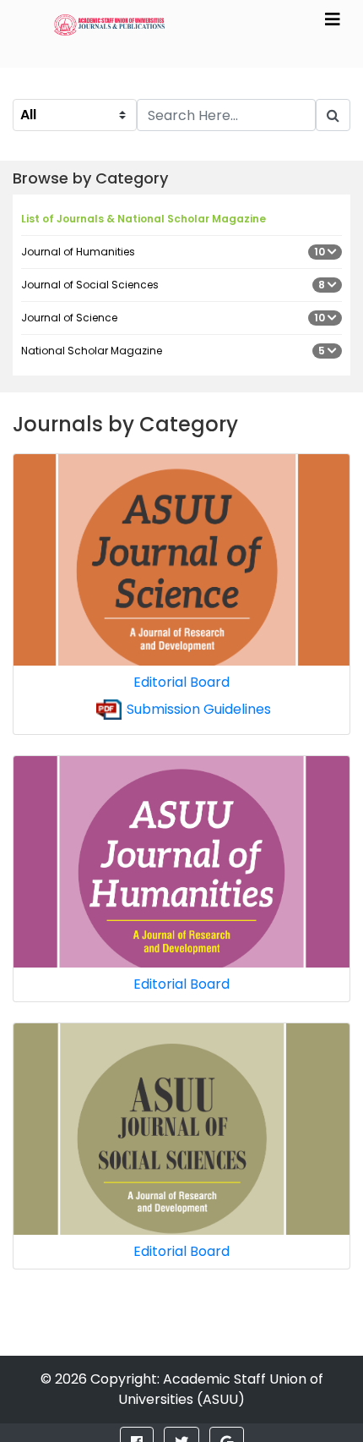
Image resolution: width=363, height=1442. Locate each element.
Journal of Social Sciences (174, 284)
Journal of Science (174, 317)
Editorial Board (181, 682)
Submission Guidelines (199, 709)
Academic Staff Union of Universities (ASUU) (220, 1389)
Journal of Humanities (174, 251)
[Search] (333, 115)
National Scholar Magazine (174, 350)
